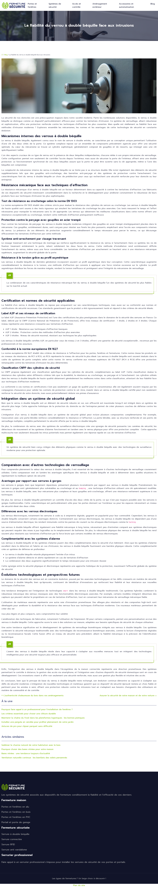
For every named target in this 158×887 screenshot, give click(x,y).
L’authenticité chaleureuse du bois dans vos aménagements (33, 695)
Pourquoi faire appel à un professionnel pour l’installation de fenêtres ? (37, 709)
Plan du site (79, 885)
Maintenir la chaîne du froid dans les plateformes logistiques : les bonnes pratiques (43, 717)
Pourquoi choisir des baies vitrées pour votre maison (27, 749)
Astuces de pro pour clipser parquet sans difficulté (26, 726)
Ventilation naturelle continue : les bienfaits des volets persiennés (34, 757)
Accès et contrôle (76, 5)
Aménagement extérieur (99, 5)
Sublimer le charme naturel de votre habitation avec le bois (30, 745)
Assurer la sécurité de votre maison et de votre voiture (127, 695)
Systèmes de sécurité (55, 5)
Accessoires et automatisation (126, 5)
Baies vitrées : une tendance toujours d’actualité (25, 753)
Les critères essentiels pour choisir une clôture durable (28, 713)
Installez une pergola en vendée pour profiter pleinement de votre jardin (37, 722)
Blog (152, 3)
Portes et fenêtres (32, 5)
